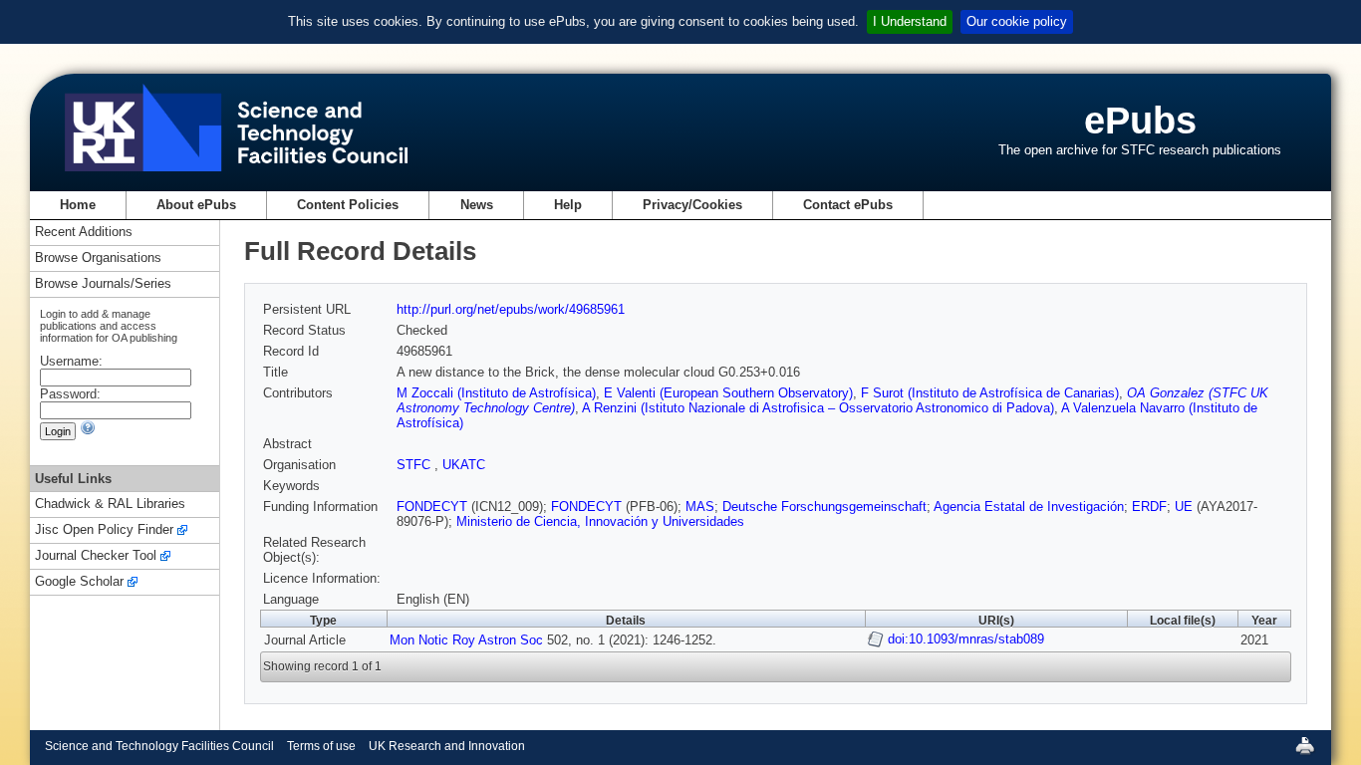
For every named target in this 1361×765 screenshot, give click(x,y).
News (476, 204)
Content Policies (348, 204)
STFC (415, 464)
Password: (70, 393)
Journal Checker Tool (95, 556)
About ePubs (196, 204)
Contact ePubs (848, 204)
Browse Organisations (98, 258)
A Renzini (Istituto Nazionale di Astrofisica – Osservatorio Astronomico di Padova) (818, 407)
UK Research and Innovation (447, 746)
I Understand (910, 21)
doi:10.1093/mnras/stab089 (966, 639)
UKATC (463, 464)
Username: (71, 361)
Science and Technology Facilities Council (159, 746)
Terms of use (321, 746)
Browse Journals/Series (103, 284)
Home (78, 204)
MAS (699, 506)
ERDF (1149, 506)
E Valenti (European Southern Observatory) (728, 392)
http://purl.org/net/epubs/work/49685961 (511, 309)
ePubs (1140, 120)
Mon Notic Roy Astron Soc (466, 640)
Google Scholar (79, 582)
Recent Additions (84, 232)
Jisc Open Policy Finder (104, 530)
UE (1184, 506)
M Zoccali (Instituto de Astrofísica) (496, 392)
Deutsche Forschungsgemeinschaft (824, 506)
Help (568, 204)
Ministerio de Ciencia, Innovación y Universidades (600, 521)
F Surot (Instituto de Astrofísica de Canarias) (990, 392)
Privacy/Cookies (692, 204)
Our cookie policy (1016, 21)
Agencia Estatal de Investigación (1029, 506)
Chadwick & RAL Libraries (110, 504)
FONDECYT (432, 506)
